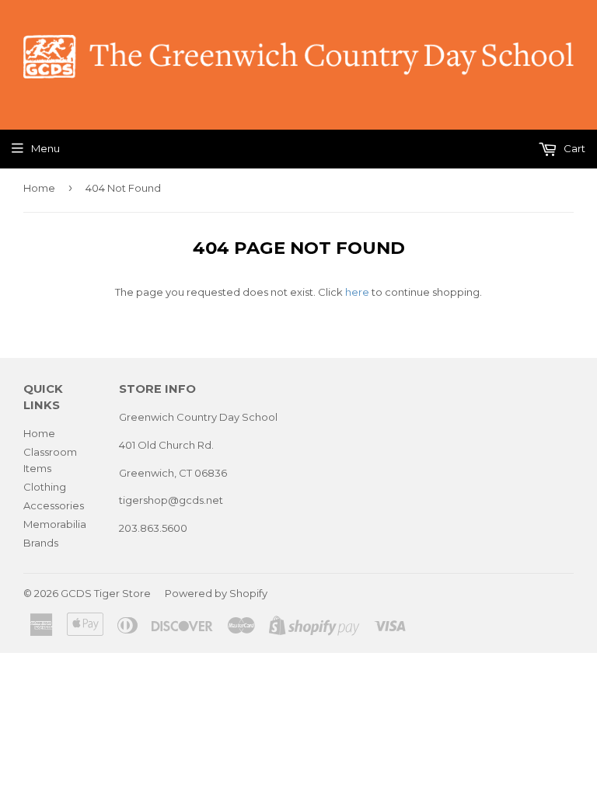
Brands (40, 542)
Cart (573, 148)
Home (39, 188)
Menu (45, 148)
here (357, 292)
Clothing (44, 487)
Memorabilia (54, 524)
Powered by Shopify (216, 593)
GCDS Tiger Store (106, 593)
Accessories (53, 505)
